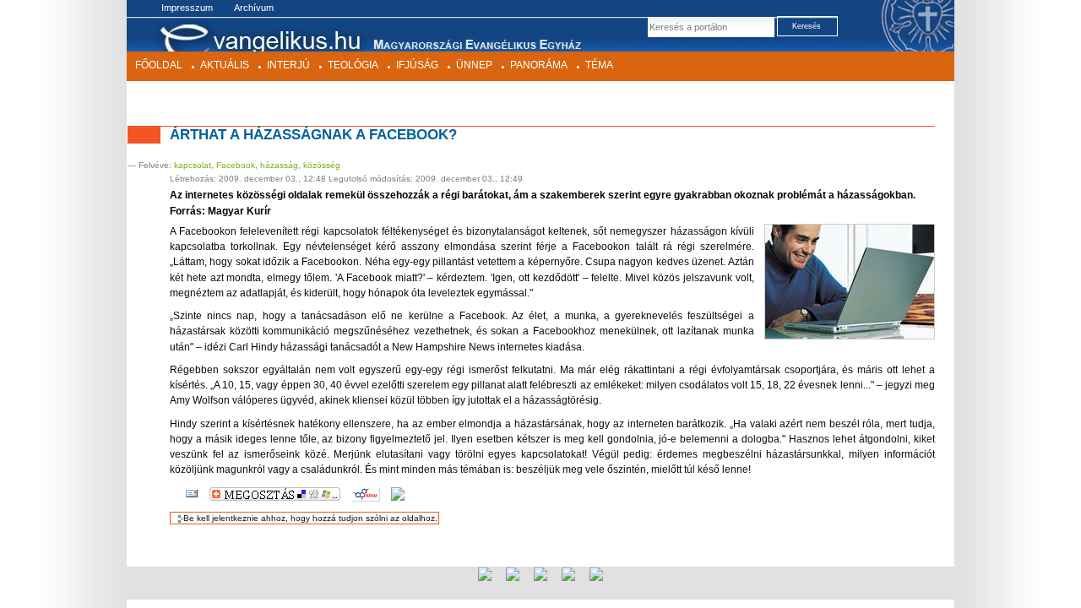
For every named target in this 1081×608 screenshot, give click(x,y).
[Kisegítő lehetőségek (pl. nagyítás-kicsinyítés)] (398, 493)
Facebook (235, 165)
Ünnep (474, 65)
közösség (321, 165)
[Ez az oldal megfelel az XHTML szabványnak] (512, 573)
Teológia (353, 65)
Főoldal (158, 65)
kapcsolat (192, 165)
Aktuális (224, 65)
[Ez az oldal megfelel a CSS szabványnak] (540, 573)
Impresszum (187, 8)
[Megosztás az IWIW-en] (365, 493)
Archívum (254, 8)
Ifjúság (417, 65)
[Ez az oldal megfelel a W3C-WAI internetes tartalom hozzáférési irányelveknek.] (596, 573)
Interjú (288, 65)
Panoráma (539, 65)
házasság (279, 165)
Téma (599, 65)
